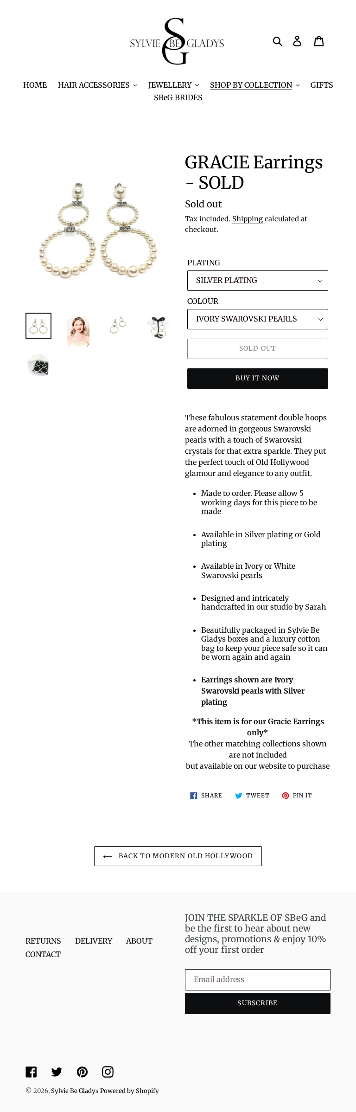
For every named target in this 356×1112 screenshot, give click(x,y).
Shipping (247, 218)
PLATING (203, 262)
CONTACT (43, 954)
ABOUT (139, 940)
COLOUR (202, 301)
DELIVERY (93, 940)
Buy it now (257, 378)
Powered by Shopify (129, 1091)
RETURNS (43, 940)
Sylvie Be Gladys (74, 1091)
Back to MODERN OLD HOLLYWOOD (185, 856)
